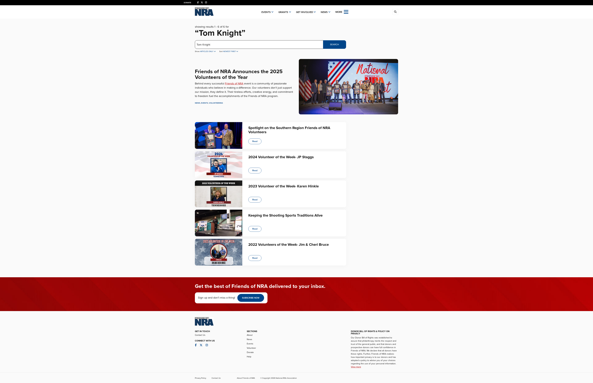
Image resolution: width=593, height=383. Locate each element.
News (324, 12)
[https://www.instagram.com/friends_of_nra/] (206, 2)
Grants (283, 12)
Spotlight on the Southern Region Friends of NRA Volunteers (289, 130)
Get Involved (304, 12)
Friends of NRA (234, 83)
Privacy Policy (200, 378)
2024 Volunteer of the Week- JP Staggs (281, 157)
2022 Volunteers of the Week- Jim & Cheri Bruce (288, 244)
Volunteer (251, 348)
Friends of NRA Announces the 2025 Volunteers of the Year (239, 74)
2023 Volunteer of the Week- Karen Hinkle (283, 186)
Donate (187, 3)
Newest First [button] (229, 51)
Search (334, 44)
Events (266, 12)
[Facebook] (198, 2)
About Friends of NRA (246, 378)
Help (249, 356)
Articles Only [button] (207, 51)
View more (356, 367)
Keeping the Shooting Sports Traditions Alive (285, 215)
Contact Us (200, 335)
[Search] (395, 12)
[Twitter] (202, 2)
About (249, 335)
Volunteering (216, 103)
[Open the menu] (346, 11)
